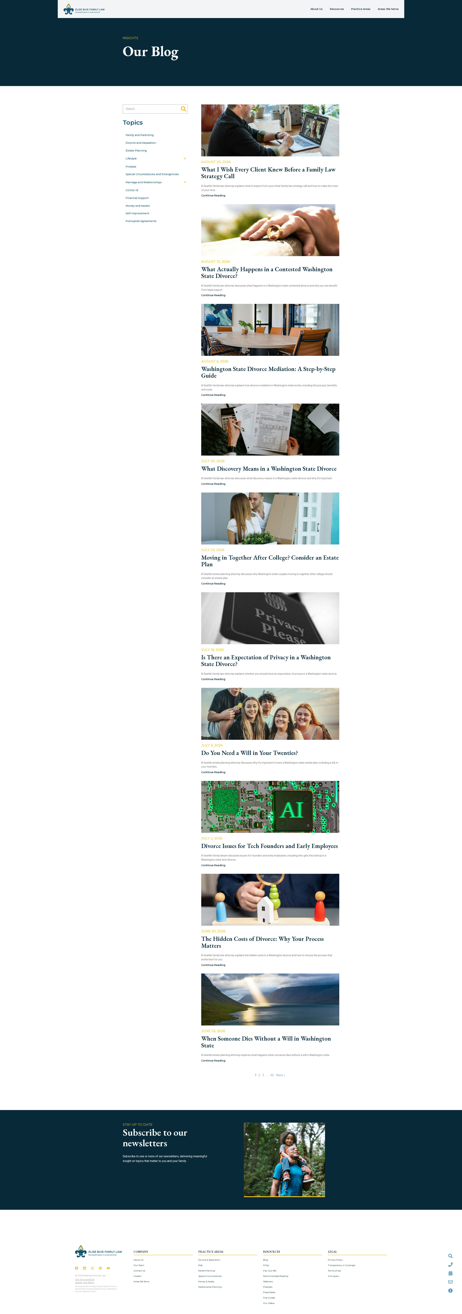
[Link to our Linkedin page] (84, 1268)
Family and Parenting (140, 135)
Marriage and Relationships (144, 182)
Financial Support (137, 198)
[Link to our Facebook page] (76, 1268)
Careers (137, 1276)
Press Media (269, 1292)
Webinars (268, 1281)
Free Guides (269, 1297)
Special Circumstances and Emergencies (152, 174)
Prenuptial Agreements (141, 221)
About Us (316, 9)
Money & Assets (206, 1281)
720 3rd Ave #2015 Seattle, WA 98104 (84, 1281)
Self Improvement (137, 213)
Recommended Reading (275, 1276)
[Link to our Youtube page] (108, 1268)
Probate (131, 166)
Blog (265, 1259)
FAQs (266, 1265)
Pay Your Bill (269, 1270)
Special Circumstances (210, 1276)
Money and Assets (138, 205)
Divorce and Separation (141, 142)
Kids (200, 1265)
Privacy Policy (335, 1259)
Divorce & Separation (209, 1259)
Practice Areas (361, 9)
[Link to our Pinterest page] (100, 1268)
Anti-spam (333, 1276)
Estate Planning (136, 150)
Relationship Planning (210, 1287)
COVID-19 (132, 190)
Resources (337, 9)
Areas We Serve (388, 9)
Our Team (139, 1265)
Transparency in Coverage (341, 1265)
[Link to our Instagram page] (92, 1268)
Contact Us (139, 1270)
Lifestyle (131, 158)
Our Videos (268, 1303)
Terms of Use (334, 1270)
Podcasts (267, 1287)
